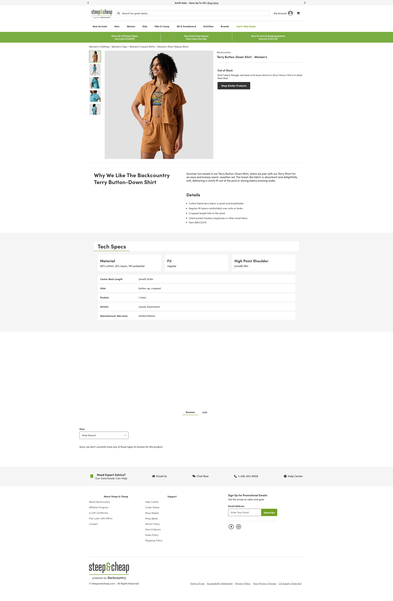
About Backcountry (99, 501)
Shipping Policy (153, 540)
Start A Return (153, 529)
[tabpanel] (196, 287)
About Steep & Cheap (116, 496)
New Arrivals (100, 26)
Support (172, 496)
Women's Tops (119, 46)
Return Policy (152, 523)
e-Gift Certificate (98, 512)
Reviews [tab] (190, 412)
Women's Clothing (99, 46)
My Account (280, 13)
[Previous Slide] (88, 3)
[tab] (112, 246)
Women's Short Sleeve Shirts (172, 46)
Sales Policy (151, 534)
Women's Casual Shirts (142, 46)
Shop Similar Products (233, 85)
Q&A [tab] (204, 412)
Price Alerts (151, 518)
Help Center (152, 501)
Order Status (152, 507)
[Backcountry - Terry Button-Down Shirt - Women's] (95, 57)
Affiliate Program (98, 507)
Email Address (236, 506)
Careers (93, 523)
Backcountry (224, 52)
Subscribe (269, 512)
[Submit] (118, 13)
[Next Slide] (305, 3)
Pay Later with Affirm (101, 518)
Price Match (152, 512)
